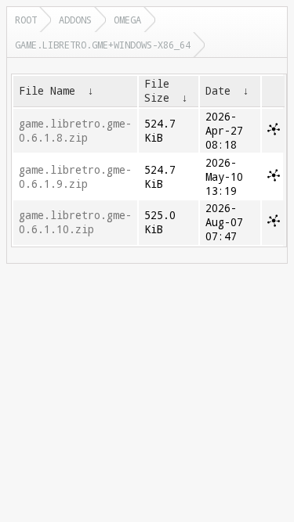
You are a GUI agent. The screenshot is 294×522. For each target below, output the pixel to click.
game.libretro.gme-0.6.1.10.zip (75, 222)
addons (75, 19)
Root (26, 19)
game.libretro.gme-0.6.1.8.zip (75, 131)
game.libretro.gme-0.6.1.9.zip (75, 177)
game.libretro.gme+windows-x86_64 (103, 44)
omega (127, 19)
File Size (156, 91)
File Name (47, 91)
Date (217, 91)
